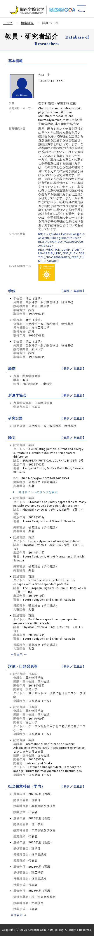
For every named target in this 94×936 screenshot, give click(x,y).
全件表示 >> (19, 654)
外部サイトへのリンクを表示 (38, 492)
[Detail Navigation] (81, 9)
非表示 (78, 290)
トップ (7, 23)
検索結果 (27, 23)
